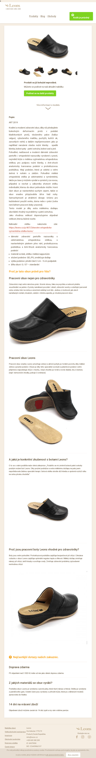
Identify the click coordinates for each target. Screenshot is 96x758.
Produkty (33, 16)
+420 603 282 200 (13, 9)
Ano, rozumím (73, 755)
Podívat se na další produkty (40, 93)
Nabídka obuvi (10, 728)
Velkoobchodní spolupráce (15, 732)
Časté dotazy (10, 747)
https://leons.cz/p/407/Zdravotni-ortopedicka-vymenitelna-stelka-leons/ (30, 229)
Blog (43, 16)
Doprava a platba (11, 743)
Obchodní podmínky (12, 739)
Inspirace (8, 735)
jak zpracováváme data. (55, 755)
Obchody (51, 16)
